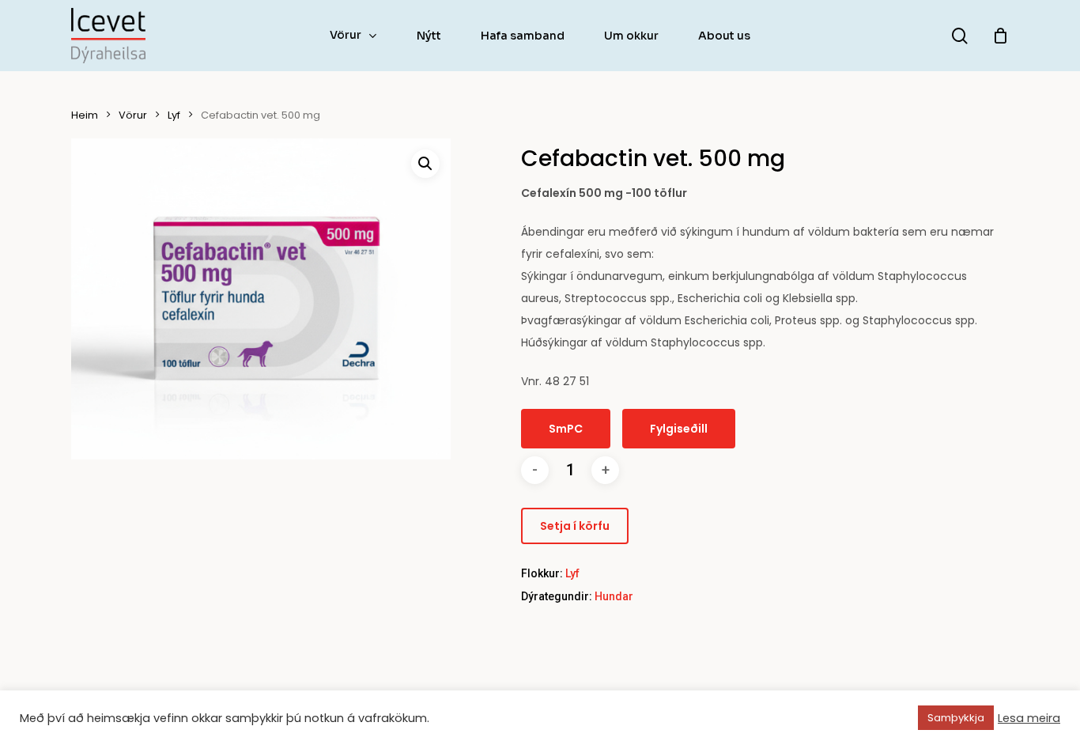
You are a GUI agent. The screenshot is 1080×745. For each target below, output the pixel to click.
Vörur (133, 115)
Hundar (614, 596)
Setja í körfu (575, 526)
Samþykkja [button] (955, 717)
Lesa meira (1029, 718)
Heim (84, 115)
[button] (425, 163)
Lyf (174, 115)
